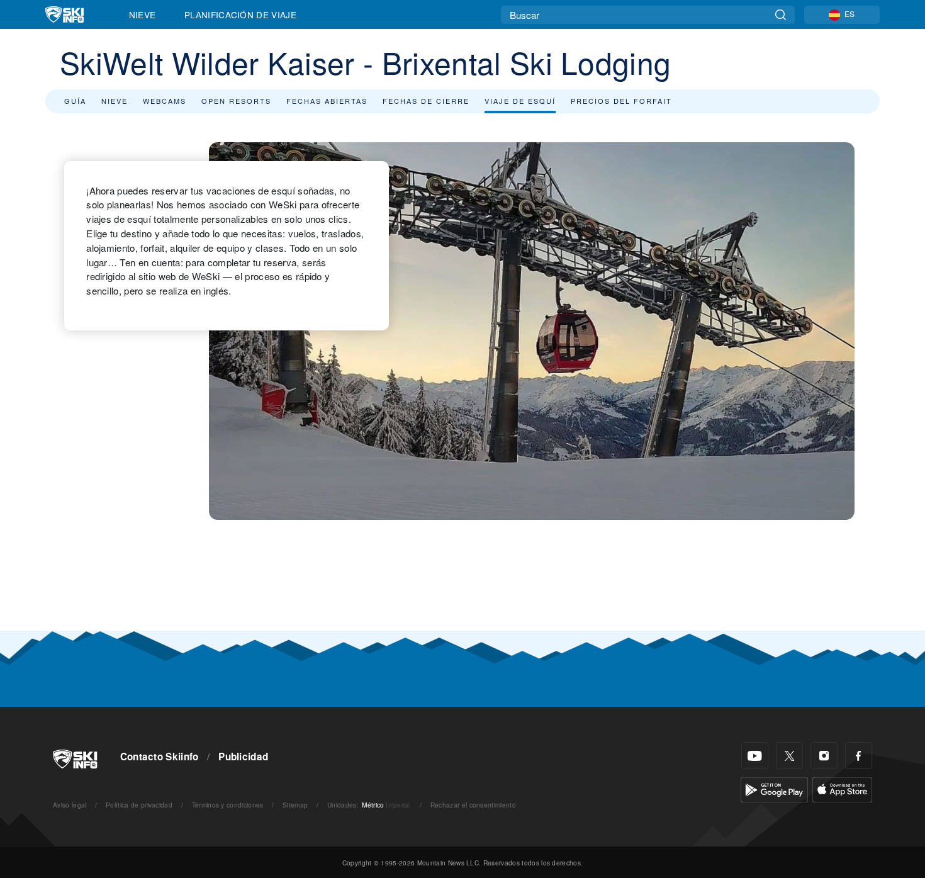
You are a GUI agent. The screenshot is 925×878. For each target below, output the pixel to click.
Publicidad (243, 756)
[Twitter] (789, 755)
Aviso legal (70, 804)
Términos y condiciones (228, 804)
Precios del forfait (621, 101)
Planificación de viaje (240, 14)
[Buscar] (780, 15)
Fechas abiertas (326, 101)
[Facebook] (858, 755)
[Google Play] (774, 788)
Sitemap (295, 804)
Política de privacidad (139, 804)
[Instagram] (824, 755)
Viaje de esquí (520, 101)
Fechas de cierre (426, 101)
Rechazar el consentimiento (473, 804)
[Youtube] (754, 755)
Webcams (164, 101)
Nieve (142, 14)
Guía (75, 101)
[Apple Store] (842, 788)
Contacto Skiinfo (159, 756)
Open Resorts (236, 101)
